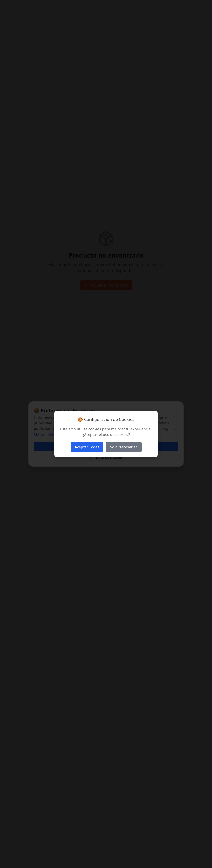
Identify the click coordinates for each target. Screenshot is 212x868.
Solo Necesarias (124, 447)
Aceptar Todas (87, 447)
